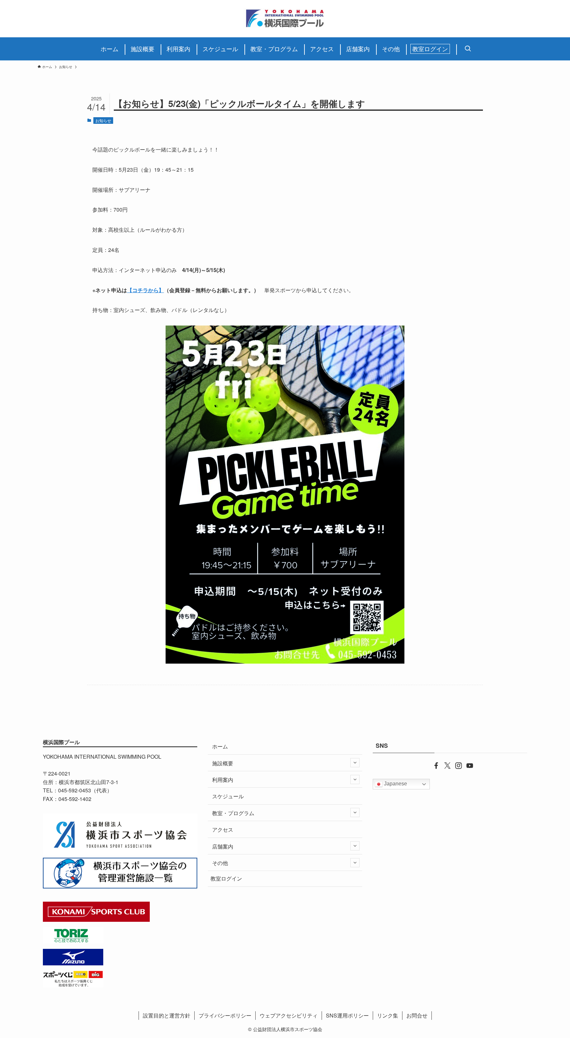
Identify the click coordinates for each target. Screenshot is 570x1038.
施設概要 (222, 763)
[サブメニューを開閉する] (355, 762)
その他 (220, 863)
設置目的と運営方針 (166, 1015)
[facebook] (433, 765)
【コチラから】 (145, 290)
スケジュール (228, 796)
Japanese (395, 784)
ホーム (220, 746)
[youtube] (466, 765)
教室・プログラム (233, 813)
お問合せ (417, 1015)
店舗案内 (222, 846)
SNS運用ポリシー (347, 1015)
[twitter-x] (444, 765)
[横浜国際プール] (285, 18)
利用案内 (222, 779)
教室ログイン (226, 878)
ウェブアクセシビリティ (289, 1015)
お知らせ (103, 120)
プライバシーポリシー (225, 1015)
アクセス (222, 829)
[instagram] (455, 765)
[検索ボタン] (466, 48)
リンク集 (387, 1015)
